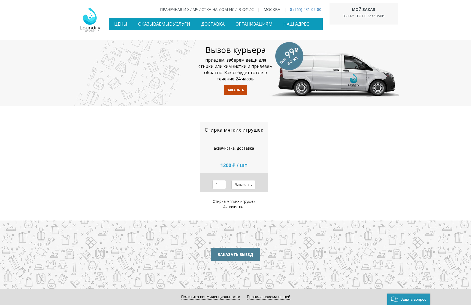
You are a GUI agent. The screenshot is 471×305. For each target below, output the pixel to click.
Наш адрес (296, 24)
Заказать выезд (235, 254)
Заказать (243, 184)
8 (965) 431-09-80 (305, 9)
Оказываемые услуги (164, 24)
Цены (120, 24)
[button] (408, 299)
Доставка (213, 24)
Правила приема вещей (268, 296)
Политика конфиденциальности (210, 296)
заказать (235, 90)
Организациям (254, 24)
